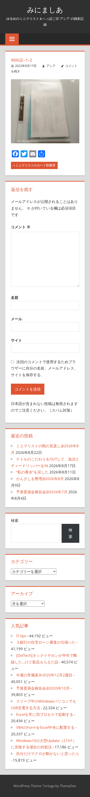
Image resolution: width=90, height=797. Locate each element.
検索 (14, 520)
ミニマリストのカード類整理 (35, 166)
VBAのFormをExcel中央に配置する (45, 727)
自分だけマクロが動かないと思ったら (47, 753)
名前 (14, 297)
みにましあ (45, 9)
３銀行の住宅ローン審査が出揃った (46, 642)
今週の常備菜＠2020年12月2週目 (44, 674)
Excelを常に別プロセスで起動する (44, 714)
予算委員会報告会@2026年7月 (42, 491)
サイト (16, 340)
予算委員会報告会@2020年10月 (43, 688)
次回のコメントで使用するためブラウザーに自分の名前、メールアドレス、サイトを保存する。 (44, 368)
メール (16, 318)
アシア (50, 66)
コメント (20, 226)
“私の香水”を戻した (32, 472)
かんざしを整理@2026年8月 (40, 478)
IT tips (21, 635)
